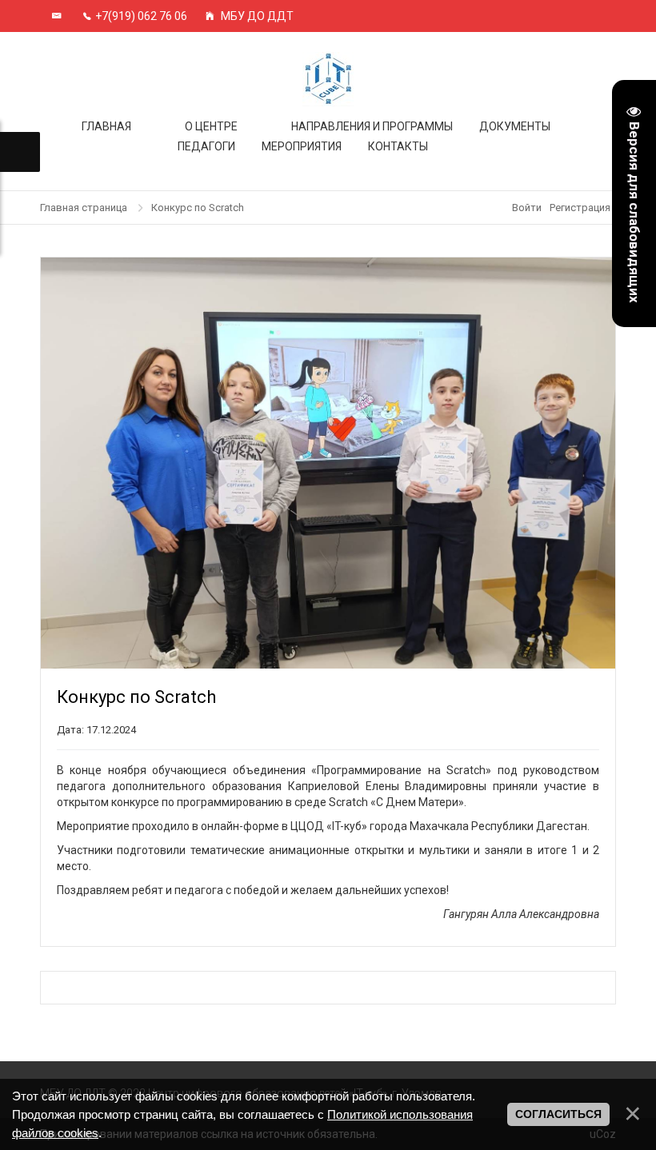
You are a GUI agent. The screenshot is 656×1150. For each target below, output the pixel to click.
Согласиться (558, 1114)
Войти (527, 208)
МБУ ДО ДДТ (256, 16)
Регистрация (580, 208)
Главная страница (83, 208)
